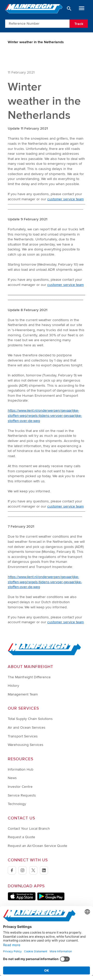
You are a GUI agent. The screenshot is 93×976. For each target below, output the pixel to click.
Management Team (23, 694)
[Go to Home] (44, 654)
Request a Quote (21, 837)
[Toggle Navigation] (81, 8)
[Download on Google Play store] (51, 899)
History (13, 685)
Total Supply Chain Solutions (30, 719)
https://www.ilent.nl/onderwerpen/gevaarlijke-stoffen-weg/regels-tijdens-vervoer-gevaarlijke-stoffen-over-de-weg (45, 415)
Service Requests (22, 795)
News (12, 778)
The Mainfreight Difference (29, 677)
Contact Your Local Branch (29, 828)
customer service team (65, 199)
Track (78, 24)
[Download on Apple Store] (22, 899)
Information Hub (20, 769)
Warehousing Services (25, 745)
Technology (17, 804)
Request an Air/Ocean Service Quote (37, 846)
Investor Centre (20, 786)
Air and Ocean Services (26, 727)
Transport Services (23, 736)
